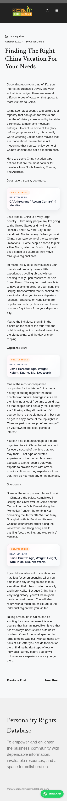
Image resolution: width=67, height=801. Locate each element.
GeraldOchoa (36, 41)
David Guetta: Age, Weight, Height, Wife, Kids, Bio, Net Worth (33, 560)
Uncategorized (17, 36)
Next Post (51, 680)
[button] (47, 11)
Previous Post (16, 680)
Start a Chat (55, 793)
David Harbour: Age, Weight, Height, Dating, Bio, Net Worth (30, 370)
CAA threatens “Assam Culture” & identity (32, 203)
